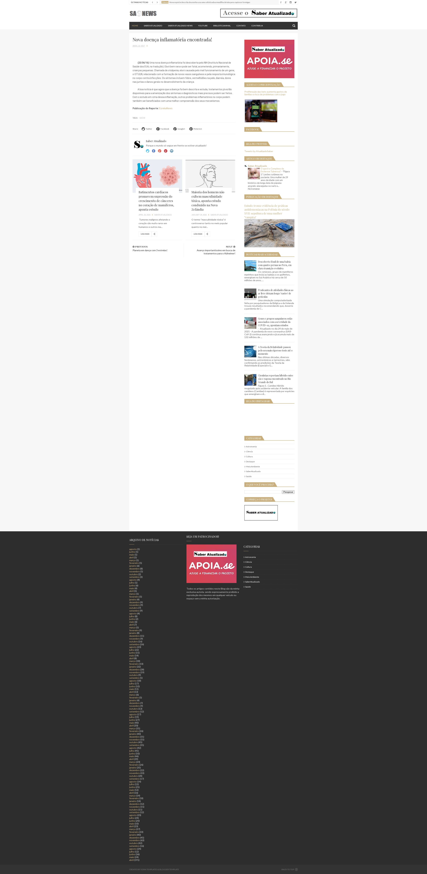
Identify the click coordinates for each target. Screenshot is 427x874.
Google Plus (159, 151)
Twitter (147, 151)
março (132, 560)
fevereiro (134, 562)
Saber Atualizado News (180, 25)
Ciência (249, 451)
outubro (133, 574)
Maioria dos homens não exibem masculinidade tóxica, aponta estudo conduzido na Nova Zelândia (207, 200)
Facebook (153, 151)
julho (131, 582)
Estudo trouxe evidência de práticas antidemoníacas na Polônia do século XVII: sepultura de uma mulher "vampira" (266, 211)
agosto (133, 549)
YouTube (203, 25)
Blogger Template (169, 869)
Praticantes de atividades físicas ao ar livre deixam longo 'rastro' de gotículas (275, 293)
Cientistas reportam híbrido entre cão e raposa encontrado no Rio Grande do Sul (275, 379)
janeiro (132, 565)
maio (131, 554)
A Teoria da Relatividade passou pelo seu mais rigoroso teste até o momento (275, 350)
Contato (241, 25)
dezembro (134, 568)
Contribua (257, 25)
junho (132, 551)
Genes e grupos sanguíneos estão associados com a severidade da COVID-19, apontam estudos (275, 322)
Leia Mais (145, 234)
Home (135, 25)
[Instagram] (290, 2)
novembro (134, 571)
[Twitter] (295, 2)
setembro (134, 576)
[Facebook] (280, 2)
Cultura (249, 456)
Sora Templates (149, 869)
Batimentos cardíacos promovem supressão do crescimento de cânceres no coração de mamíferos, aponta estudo (156, 200)
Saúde (142, 118)
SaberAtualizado (253, 471)
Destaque (250, 461)
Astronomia (251, 446)
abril (131, 557)
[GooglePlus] (285, 2)
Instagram (165, 151)
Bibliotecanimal (222, 25)
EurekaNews (165, 108)
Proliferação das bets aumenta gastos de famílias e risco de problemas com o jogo (265, 93)
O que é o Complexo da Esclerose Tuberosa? (272, 170)
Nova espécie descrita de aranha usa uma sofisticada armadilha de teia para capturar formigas (209, 2)
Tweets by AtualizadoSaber (258, 151)
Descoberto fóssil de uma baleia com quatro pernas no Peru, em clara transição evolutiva (274, 265)
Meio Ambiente (253, 466)
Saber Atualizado (153, 25)
